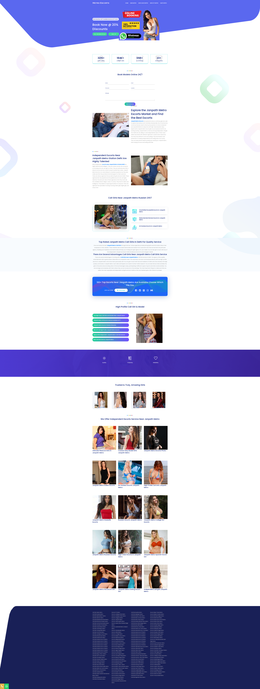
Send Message (130, 104)
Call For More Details (100, 34)
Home (126, 3)
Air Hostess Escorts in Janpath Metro (150, 226)
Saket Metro (163, 3)
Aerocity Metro (154, 3)
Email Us (114, 34)
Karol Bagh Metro (143, 3)
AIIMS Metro (133, 3)
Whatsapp (122, 290)
